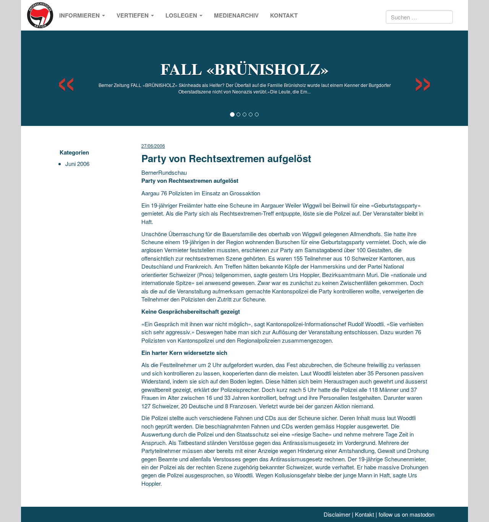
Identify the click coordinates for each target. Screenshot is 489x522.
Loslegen (182, 15)
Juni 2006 (77, 164)
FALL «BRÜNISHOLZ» (244, 68)
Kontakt (284, 15)
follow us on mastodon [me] (406, 514)
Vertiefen (133, 15)
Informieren (80, 15)
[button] (59, 78)
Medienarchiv (236, 15)
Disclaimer (337, 514)
